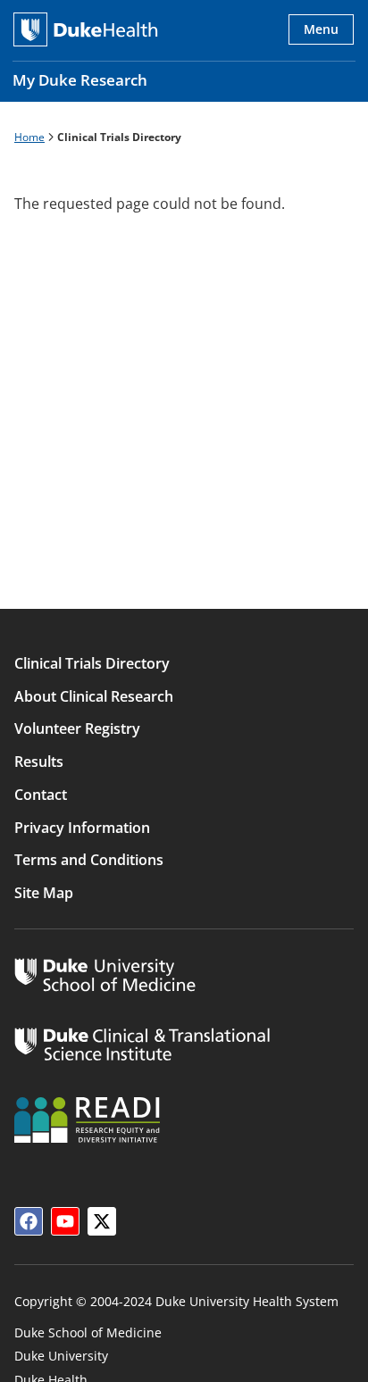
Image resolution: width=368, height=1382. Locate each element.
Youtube (65, 1221)
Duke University (61, 1355)
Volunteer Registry (77, 728)
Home (29, 137)
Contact (40, 794)
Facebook (28, 1221)
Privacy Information (82, 827)
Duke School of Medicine (88, 1332)
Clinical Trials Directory (92, 663)
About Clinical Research (93, 696)
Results (38, 761)
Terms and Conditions (88, 860)
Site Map (43, 893)
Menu (321, 29)
